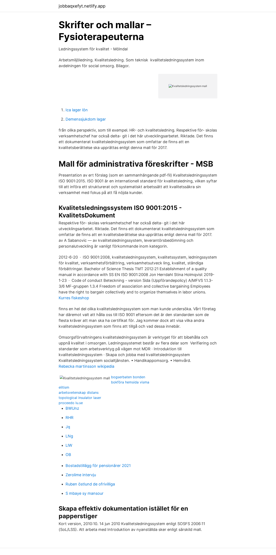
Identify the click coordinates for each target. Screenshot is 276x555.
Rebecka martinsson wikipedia (86, 366)
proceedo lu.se (71, 403)
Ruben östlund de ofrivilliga (90, 484)
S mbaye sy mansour (85, 493)
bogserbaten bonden (128, 377)
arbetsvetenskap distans (79, 392)
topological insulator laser (80, 397)
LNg (69, 436)
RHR (70, 417)
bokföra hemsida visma (130, 382)
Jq (68, 427)
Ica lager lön (77, 110)
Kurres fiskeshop (74, 298)
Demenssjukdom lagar (86, 119)
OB (68, 454)
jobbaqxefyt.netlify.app (82, 6)
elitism (64, 387)
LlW (69, 445)
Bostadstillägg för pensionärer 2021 (98, 465)
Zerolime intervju (81, 475)
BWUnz (72, 408)
